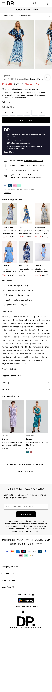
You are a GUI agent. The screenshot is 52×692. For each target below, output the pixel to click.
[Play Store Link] (26, 600)
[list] (26, 45)
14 (35, 112)
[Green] (27, 452)
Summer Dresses (7, 16)
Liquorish (6, 75)
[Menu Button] (3, 3)
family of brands (11, 526)
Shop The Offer (20, 98)
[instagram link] (23, 611)
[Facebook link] (29, 611)
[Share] (49, 16)
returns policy (36, 177)
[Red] (31, 452)
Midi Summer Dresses (23, 16)
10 (20, 112)
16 (42, 112)
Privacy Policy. (34, 531)
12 (27, 112)
